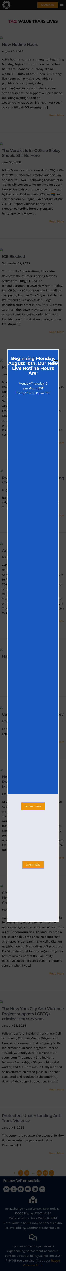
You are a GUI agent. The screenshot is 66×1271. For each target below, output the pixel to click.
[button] (56, 363)
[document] (33, 635)
